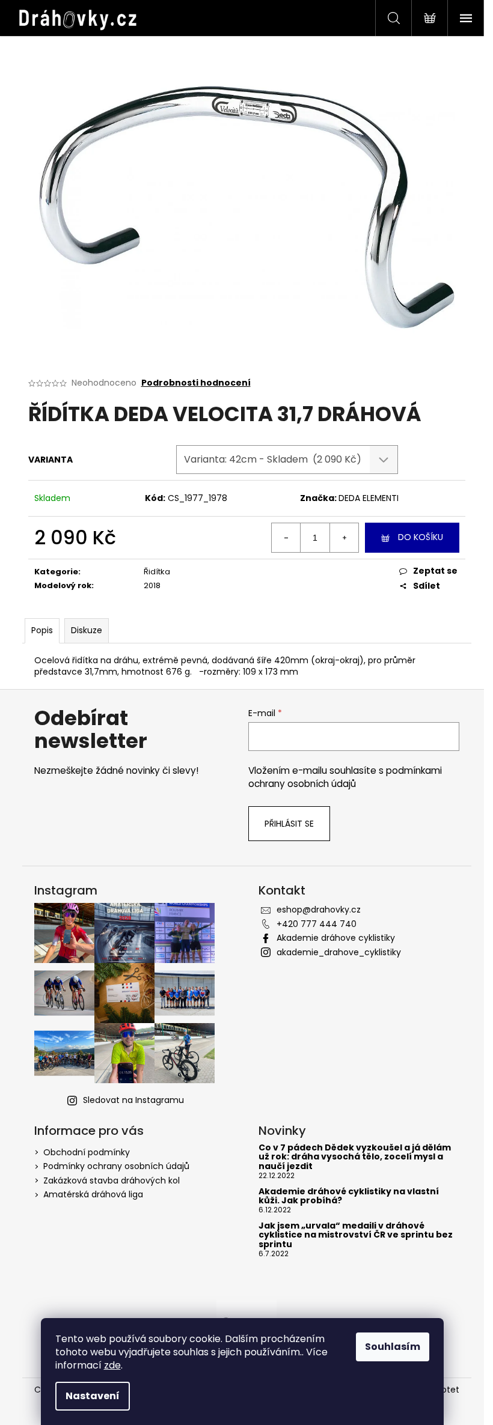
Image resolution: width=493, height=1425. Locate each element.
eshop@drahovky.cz (319, 910)
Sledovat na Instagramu (133, 1100)
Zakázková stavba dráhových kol (111, 1180)
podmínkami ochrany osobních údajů (345, 777)
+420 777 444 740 (317, 924)
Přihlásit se (289, 824)
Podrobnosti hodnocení (196, 383)
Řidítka (157, 571)
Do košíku (420, 537)
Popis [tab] (42, 630)
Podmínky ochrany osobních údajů (116, 1166)
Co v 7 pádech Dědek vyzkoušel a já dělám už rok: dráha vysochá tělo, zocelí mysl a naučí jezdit (355, 1157)
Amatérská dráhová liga (93, 1194)
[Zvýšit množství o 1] (343, 537)
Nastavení (93, 1396)
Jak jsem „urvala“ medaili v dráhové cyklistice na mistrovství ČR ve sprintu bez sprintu (356, 1235)
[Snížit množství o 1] (286, 537)
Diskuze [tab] (86, 630)
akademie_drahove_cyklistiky (339, 952)
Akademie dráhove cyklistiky (336, 938)
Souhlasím (392, 1347)
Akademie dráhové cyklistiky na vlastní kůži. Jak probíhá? (349, 1196)
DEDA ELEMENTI (368, 498)
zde (112, 1365)
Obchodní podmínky (86, 1152)
